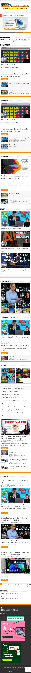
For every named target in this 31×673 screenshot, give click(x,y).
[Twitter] (16, 669)
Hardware (18, 69)
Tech (3, 403)
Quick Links (3, 366)
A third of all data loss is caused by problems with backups (15, 228)
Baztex (3, 68)
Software (22, 69)
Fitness (4, 391)
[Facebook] (14, 669)
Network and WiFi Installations (10, 394)
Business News (6, 388)
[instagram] (17, 669)
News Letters (17, 180)
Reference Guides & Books (13, 149)
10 (15, 584)
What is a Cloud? (13, 144)
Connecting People (6, 342)
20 (18, 584)
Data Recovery (12, 69)
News (12, 413)
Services (27, 201)
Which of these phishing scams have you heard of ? (14, 15)
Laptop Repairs (12, 200)
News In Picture (4, 281)
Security (22, 342)
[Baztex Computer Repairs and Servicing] (15, 6)
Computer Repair (5, 45)
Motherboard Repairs (14, 90)
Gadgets (18, 410)
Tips (3, 416)
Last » (28, 586)
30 (21, 584)
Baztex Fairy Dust (13, 667)
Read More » (4, 79)
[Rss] (13, 669)
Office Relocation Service (7, 318)
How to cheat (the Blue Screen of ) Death (19, 83)
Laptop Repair (20, 93)
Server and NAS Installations (10, 400)
